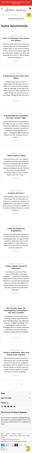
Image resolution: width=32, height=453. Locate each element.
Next (21, 384)
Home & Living (12, 435)
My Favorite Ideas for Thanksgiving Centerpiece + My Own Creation (16, 310)
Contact (3, 437)
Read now (15, 61)
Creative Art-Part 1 (16, 193)
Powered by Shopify (21, 441)
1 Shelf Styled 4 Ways (16, 155)
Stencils (14, 433)
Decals (19, 433)
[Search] (29, 15)
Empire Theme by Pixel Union (8, 441)
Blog (28, 435)
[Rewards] (27, 448)
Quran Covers (21, 435)
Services (8, 433)
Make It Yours (4, 435)
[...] (23, 57)
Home (2, 433)
